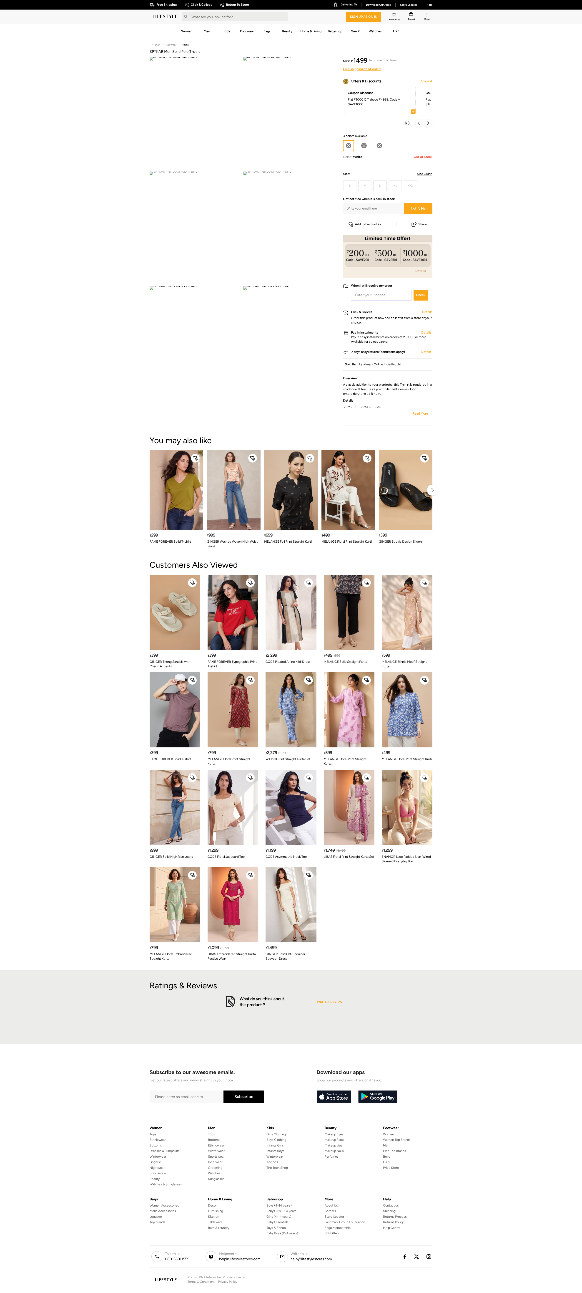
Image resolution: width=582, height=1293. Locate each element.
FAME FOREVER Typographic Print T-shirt (232, 664)
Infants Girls (275, 1145)
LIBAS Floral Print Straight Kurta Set (349, 857)
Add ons (272, 1162)
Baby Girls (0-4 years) (282, 1211)
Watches (214, 1173)
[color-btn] (364, 145)
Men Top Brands (394, 1151)
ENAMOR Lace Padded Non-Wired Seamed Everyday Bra (406, 859)
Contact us (391, 1205)
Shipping (389, 1211)
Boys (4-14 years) (279, 1205)
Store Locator (334, 1217)
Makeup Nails (334, 1151)
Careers (330, 1211)
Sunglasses (216, 1179)
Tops (153, 1134)
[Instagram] (429, 1256)
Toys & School (276, 1228)
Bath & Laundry (218, 1228)
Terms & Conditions (201, 1282)
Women (388, 1134)
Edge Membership (338, 1228)
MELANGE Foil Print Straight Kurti (288, 542)
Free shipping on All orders (362, 69)
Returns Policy (393, 1222)
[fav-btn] (195, 458)
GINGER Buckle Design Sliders (401, 542)
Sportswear (158, 1173)
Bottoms (156, 1145)
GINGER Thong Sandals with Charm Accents (170, 664)
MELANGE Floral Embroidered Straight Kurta (171, 956)
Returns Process (395, 1217)
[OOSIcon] (364, 145)
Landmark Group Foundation (345, 1222)
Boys (386, 1157)
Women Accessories (164, 1205)
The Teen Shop (277, 1168)
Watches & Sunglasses (166, 1184)
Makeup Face (334, 1140)
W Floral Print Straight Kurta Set (288, 759)
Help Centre (392, 1228)
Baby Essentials (277, 1222)
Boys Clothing (276, 1140)
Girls (386, 1162)
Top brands (157, 1222)
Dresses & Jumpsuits (165, 1151)
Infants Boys (275, 1151)
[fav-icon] (394, 15)
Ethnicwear (158, 1140)
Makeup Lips (333, 1145)
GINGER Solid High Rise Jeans (171, 857)
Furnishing (215, 1211)
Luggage (156, 1217)
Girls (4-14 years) (278, 1217)
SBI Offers (332, 1233)
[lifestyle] (165, 16)
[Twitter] (416, 1256)
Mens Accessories (163, 1211)
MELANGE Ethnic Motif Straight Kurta (404, 664)
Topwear (171, 44)
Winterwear (158, 1157)
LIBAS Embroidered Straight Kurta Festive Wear (232, 956)
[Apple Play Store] (333, 1097)
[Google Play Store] (377, 1097)
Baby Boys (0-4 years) (282, 1233)
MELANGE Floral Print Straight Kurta (229, 761)
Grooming (215, 1168)
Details (420, 271)
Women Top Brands (397, 1140)
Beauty (155, 1179)
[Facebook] (404, 1256)
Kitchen (213, 1217)
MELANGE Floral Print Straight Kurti (346, 542)
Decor (212, 1205)
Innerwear (215, 1162)
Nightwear (157, 1168)
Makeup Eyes (334, 1134)
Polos (185, 44)
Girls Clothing (276, 1134)
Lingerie (155, 1162)
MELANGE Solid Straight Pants (345, 662)
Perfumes (332, 1157)
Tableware (215, 1222)
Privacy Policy (227, 1282)
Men (158, 44)
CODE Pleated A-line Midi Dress (288, 662)
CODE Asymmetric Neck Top (286, 857)
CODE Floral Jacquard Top (226, 857)
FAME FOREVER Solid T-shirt (170, 542)
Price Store (391, 1168)
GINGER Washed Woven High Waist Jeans (232, 544)
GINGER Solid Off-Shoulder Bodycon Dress (285, 956)
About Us (331, 1205)
